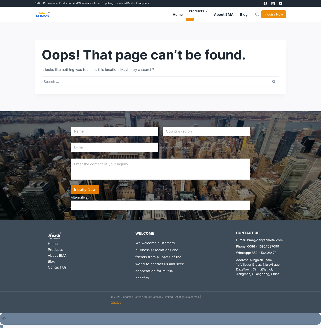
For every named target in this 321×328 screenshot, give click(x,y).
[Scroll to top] (160, 319)
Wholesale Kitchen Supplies (95, 3)
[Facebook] (265, 3)
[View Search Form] (256, 14)
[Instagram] (273, 3)
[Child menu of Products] (190, 19)
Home (178, 14)
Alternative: (79, 197)
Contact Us (57, 267)
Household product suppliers (131, 3)
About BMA (224, 14)
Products (55, 249)
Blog (244, 14)
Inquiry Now (273, 14)
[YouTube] (280, 3)
